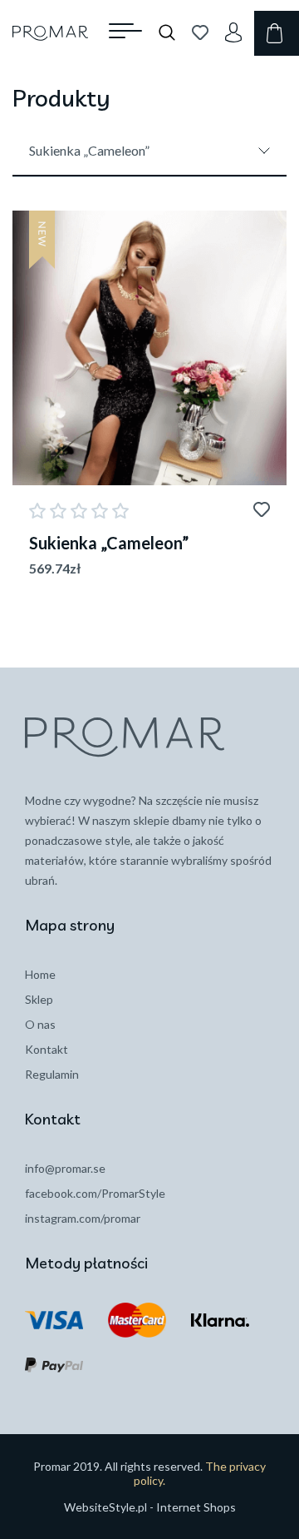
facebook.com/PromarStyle (95, 1193)
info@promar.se (65, 1168)
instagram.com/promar (82, 1218)
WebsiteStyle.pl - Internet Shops (150, 1507)
